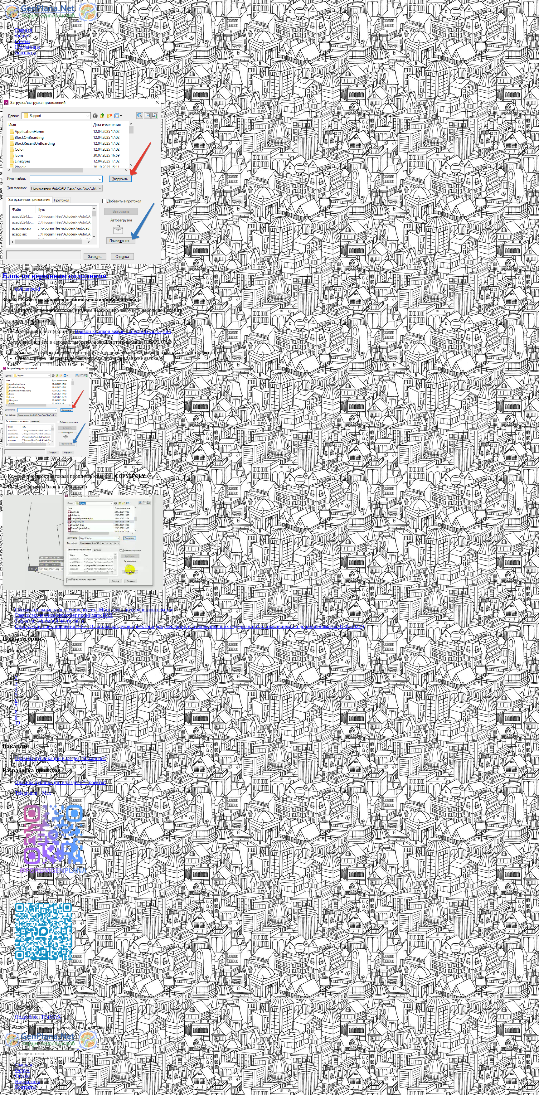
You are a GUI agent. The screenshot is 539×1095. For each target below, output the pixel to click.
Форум (22, 35)
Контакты (25, 52)
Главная (23, 30)
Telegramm (28, 793)
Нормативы (27, 47)
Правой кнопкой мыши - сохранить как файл (123, 331)
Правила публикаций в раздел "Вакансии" (60, 758)
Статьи (22, 41)
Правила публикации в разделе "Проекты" (60, 782)
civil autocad (27, 289)
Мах (47, 793)
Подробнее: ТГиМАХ (38, 1017)
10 (17, 722)
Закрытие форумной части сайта (49, 620)
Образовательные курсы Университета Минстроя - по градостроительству (94, 609)
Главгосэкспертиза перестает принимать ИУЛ (64, 615)
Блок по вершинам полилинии (54, 276)
